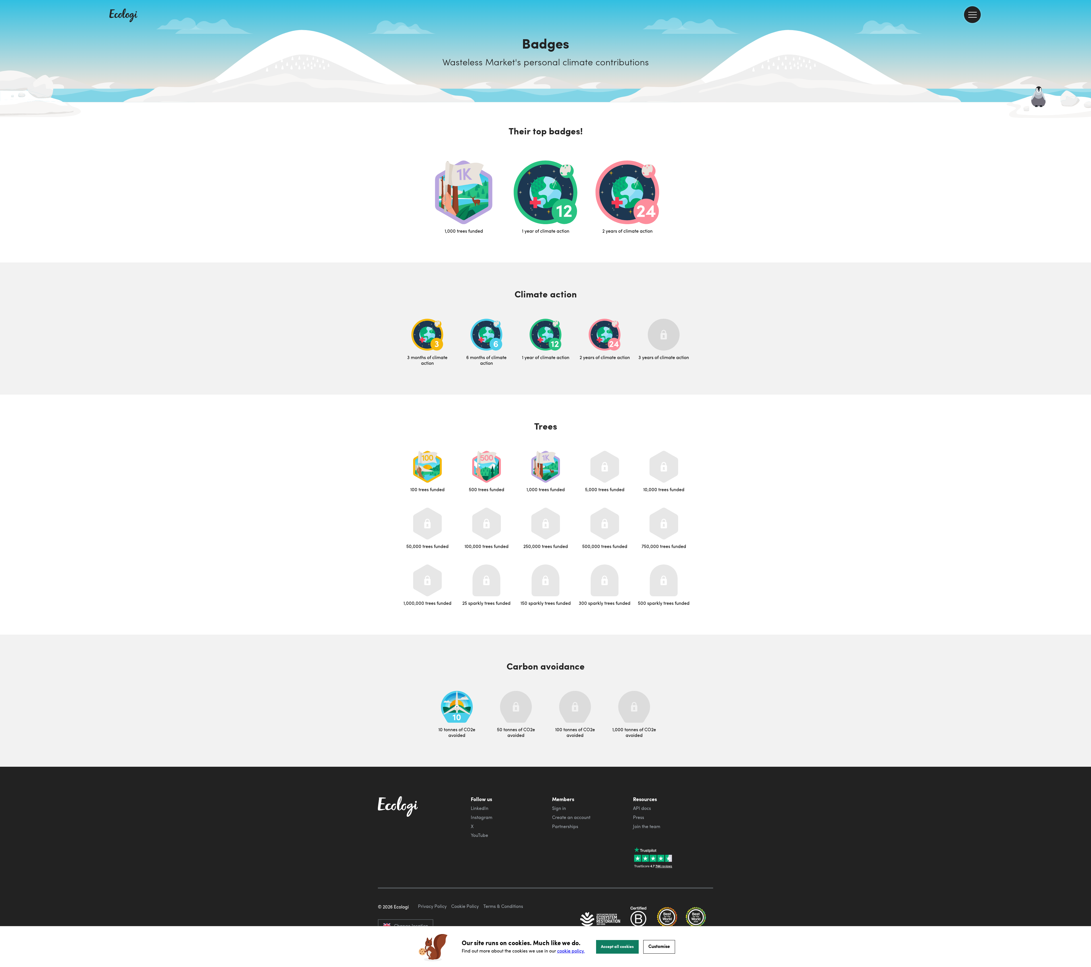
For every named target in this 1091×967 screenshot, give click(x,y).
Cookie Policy (465, 906)
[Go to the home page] (123, 16)
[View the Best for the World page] (667, 919)
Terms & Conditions (503, 906)
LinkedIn (479, 808)
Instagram (481, 817)
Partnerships (565, 826)
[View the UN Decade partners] (601, 919)
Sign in (559, 808)
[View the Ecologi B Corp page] (638, 919)
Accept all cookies (617, 946)
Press (638, 817)
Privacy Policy (432, 906)
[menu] (972, 14)
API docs (642, 808)
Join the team (646, 826)
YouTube (479, 835)
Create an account (571, 817)
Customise (659, 946)
